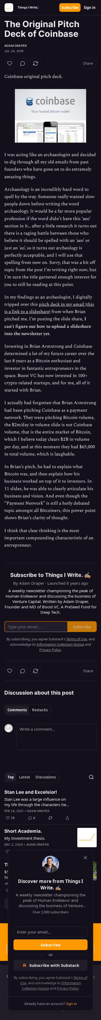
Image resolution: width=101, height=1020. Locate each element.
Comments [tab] (17, 709)
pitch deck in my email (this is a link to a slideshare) (49, 308)
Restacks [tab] (40, 709)
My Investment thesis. (24, 838)
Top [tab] (11, 777)
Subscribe (69, 7)
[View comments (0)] (22, 63)
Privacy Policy (67, 988)
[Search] (91, 777)
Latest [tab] (24, 777)
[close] (85, 857)
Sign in (90, 7)
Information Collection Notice (60, 644)
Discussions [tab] (46, 777)
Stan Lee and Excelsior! (30, 792)
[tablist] (27, 710)
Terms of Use (76, 639)
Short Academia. (23, 831)
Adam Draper (15, 46)
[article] (50, 805)
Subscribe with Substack (54, 965)
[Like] (9, 63)
